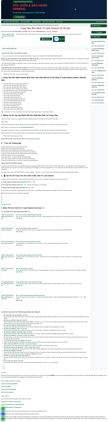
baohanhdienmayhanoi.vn (27, 127)
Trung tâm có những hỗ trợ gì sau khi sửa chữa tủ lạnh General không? (19, 160)
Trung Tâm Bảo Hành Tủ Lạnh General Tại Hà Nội (45, 25)
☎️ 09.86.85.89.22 (19, 17)
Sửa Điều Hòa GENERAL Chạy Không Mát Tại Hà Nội (17, 325)
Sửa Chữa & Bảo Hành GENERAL (9, 383)
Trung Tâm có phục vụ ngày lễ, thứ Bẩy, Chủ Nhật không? (16, 157)
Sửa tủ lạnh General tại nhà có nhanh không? (12, 155)
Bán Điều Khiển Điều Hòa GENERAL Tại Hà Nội (16, 315)
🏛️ (2, 25)
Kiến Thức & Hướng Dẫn (48, 21)
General (5, 25)
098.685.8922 (100, 68)
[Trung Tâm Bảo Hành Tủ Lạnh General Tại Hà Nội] (7, 39)
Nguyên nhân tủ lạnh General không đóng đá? (13, 148)
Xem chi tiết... (19, 218)
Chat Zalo (61, 39)
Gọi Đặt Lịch (59, 21)
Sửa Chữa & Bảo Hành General (17, 25)
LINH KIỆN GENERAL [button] (36, 21)
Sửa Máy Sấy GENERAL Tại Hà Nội (13, 350)
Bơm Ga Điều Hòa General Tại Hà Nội (13, 360)
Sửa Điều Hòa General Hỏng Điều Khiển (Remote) (17, 355)
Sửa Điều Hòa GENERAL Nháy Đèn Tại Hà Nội (15, 320)
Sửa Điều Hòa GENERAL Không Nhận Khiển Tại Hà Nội (18, 332)
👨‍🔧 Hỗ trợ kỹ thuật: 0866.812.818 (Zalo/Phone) (12, 404)
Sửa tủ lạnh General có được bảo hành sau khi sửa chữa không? (18, 158)
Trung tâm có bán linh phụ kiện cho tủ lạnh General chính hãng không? (19, 153)
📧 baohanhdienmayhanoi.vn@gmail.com (11, 407)
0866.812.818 (100, 60)
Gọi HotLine (47, 39)
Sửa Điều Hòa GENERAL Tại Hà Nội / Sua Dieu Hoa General (19, 335)
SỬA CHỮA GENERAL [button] (25, 21)
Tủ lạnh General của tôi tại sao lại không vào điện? (14, 146)
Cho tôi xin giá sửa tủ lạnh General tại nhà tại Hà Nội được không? (18, 152)
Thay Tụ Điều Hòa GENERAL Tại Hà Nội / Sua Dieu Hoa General (20, 343)
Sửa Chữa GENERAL (6, 386)
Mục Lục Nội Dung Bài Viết (9, 48)
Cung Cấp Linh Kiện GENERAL (8, 389)
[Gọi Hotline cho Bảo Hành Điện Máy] (3, 408)
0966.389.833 (100, 53)
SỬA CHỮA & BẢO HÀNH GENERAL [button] (11, 21)
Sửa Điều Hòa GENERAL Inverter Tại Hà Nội (15, 328)
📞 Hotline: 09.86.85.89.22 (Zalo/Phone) (11, 401)
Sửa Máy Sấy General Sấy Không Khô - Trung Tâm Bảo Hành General (22, 347)
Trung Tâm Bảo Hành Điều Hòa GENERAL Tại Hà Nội (17, 340)
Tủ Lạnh (29, 25)
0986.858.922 (100, 46)
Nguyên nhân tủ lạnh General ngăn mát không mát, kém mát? (17, 150)
